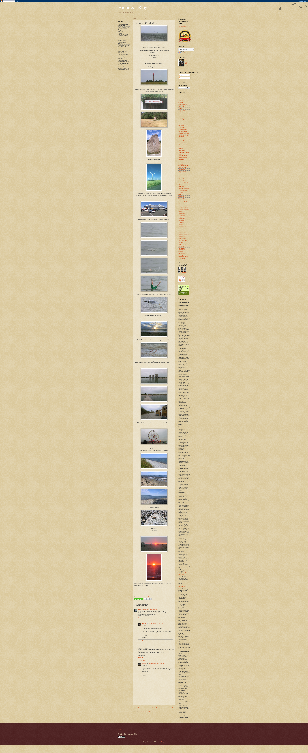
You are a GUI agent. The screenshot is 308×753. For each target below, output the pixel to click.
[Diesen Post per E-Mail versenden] (144, 599)
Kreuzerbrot (181, 176)
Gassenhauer (181, 150)
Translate (184, 52)
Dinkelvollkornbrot (182, 131)
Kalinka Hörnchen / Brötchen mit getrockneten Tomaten (183, 164)
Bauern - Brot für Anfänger (182, 111)
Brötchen (180, 122)
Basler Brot (181, 106)
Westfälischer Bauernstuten (181, 249)
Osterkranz (181, 194)
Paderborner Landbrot (183, 201)
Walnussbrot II (181, 246)
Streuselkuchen (182, 238)
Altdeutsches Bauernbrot (181, 99)
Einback (180, 138)
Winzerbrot (180, 251)
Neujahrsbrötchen (182, 190)
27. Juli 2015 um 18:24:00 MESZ (150, 646)
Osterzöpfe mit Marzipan (181, 199)
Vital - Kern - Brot (182, 240)
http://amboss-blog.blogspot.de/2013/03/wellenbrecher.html (184, 255)
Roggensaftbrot (182, 215)
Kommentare (183, 77)
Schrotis (180, 230)
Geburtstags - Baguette (183, 152)
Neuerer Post (137, 708)
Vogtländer (180, 242)
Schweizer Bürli (182, 232)
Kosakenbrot (181, 174)
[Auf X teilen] (147, 599)
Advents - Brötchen (182, 97)
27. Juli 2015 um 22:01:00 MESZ (156, 663)
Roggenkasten (181, 213)
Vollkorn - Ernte (182, 244)
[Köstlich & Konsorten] (183, 294)
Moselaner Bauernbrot (183, 188)
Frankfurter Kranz (182, 142)
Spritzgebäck (181, 236)
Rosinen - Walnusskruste (181, 218)
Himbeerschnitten (182, 157)
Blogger (163, 741)
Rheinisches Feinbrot (183, 207)
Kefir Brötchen (181, 169)
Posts (181, 75)
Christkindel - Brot (182, 129)
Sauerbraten (181, 224)
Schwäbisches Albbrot (183, 234)
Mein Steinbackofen (183, 26)
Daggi (139, 609)
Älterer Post (171, 708)
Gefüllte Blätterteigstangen (182, 155)
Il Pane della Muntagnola (181, 160)
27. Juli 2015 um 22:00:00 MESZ (156, 623)
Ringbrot (180, 211)
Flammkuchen (181, 140)
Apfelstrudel (181, 102)
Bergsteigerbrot (182, 117)
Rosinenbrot (181, 220)
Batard (180, 108)
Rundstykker (181, 222)
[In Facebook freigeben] (149, 599)
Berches (180, 115)
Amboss (144, 623)
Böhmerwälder (181, 127)
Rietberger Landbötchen (183, 209)
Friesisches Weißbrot (183, 144)
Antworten (140, 617)
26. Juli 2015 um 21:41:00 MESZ (149, 609)
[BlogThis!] (146, 599)
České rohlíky (181, 258)
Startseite (154, 708)
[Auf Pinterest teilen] (151, 599)
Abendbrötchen (181, 95)
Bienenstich (181, 119)
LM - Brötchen (181, 181)
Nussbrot (180, 192)
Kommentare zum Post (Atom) (145, 711)
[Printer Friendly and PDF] (138, 599)
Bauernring (180, 113)
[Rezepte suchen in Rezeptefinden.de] (182, 272)
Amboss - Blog (132, 7)
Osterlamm (181, 196)
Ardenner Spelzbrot (182, 104)
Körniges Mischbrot (182, 178)
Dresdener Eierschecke (183, 133)
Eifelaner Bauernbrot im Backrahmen (183, 136)
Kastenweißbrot (182, 167)
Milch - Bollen (181, 186)
